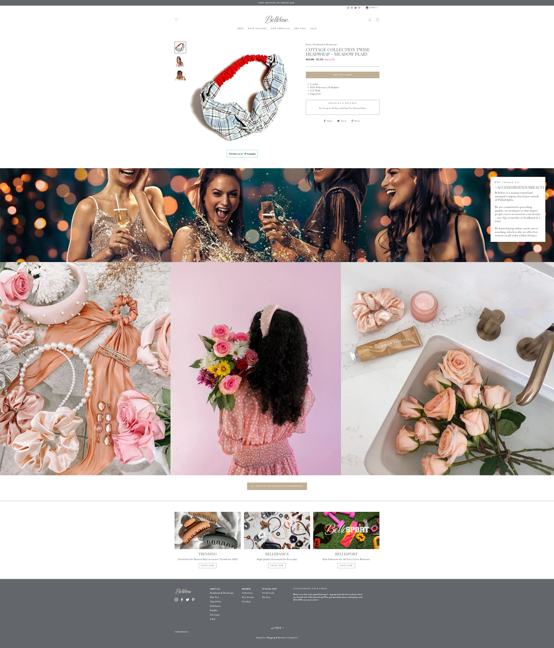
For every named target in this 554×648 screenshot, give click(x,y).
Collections (247, 593)
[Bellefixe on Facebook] (182, 599)
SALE (313, 28)
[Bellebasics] (277, 530)
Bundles (214, 610)
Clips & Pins (215, 601)
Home (309, 44)
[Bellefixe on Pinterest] (193, 599)
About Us (260, 637)
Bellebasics (215, 606)
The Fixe (300, 28)
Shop (240, 28)
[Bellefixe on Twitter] (187, 599)
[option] (277, 2)
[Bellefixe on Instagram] (176, 599)
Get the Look (268, 593)
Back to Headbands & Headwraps (279, 486)
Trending (246, 601)
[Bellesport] (346, 530)
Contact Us (292, 637)
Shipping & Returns (276, 637)
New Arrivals (280, 28)
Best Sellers (257, 28)
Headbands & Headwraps (325, 44)
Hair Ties (214, 597)
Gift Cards (215, 615)
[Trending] (208, 530)
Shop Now (207, 566)
